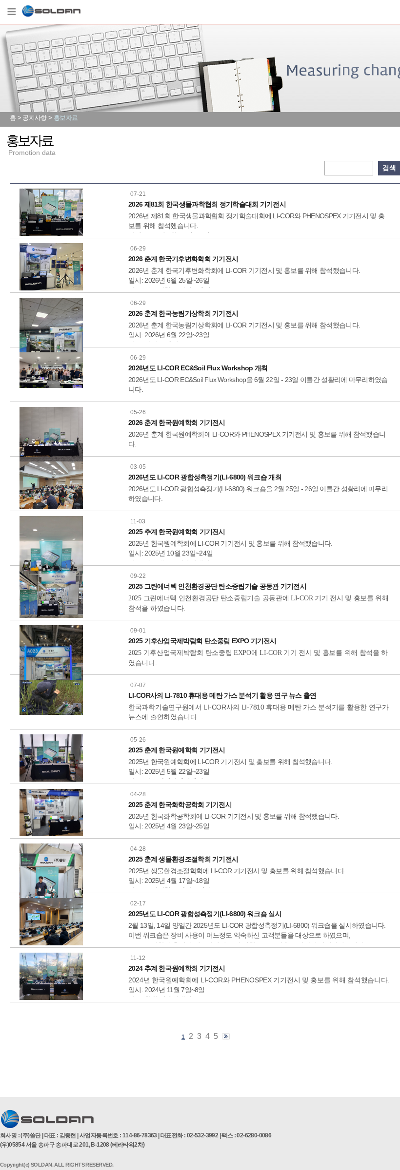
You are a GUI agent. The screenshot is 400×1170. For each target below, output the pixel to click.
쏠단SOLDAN (51, 13)
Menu (11, 12)
